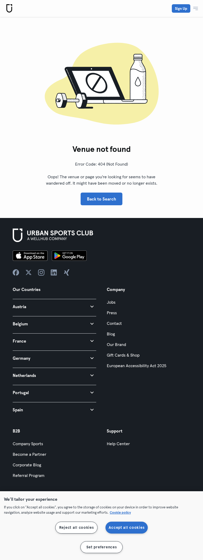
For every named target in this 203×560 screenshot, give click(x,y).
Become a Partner (29, 454)
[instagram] (41, 272)
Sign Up (181, 8)
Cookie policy (120, 512)
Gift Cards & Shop (123, 355)
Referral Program (28, 475)
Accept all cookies (126, 527)
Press (112, 312)
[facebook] (16, 272)
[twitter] (28, 272)
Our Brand (116, 344)
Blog (111, 333)
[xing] (66, 272)
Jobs (111, 302)
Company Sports (28, 443)
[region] (101, 525)
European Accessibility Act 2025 (136, 365)
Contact (114, 323)
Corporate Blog (27, 464)
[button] (54, 306)
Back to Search (101, 199)
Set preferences (101, 547)
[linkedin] (54, 272)
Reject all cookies (76, 527)
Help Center (118, 443)
